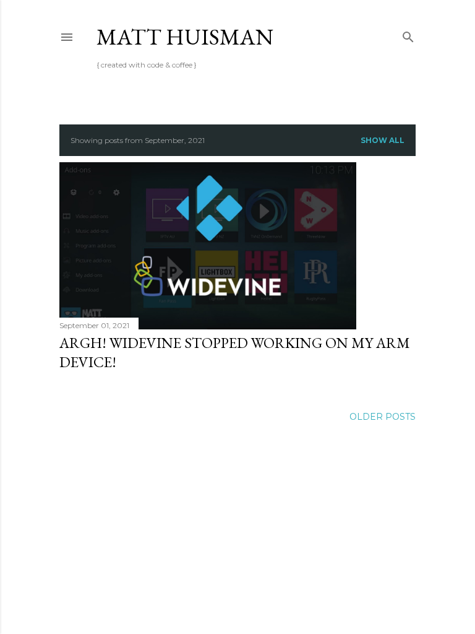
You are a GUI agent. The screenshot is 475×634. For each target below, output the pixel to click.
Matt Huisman (184, 36)
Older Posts (382, 416)
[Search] (408, 34)
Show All (382, 140)
